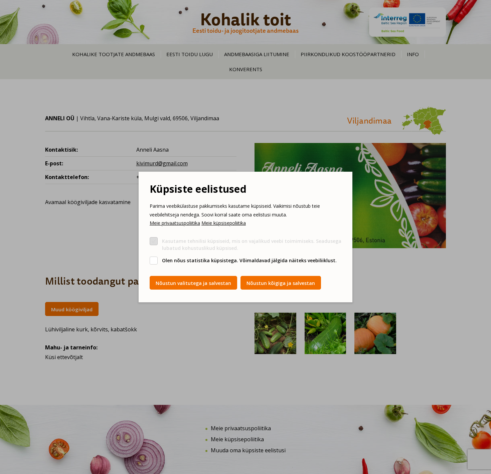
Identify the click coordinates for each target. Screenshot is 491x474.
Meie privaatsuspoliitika (175, 223)
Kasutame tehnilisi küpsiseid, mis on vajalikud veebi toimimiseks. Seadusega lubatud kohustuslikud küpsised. (251, 244)
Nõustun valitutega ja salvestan (193, 283)
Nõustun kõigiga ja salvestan (281, 283)
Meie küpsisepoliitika (223, 223)
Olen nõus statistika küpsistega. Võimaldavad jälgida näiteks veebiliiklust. (249, 260)
